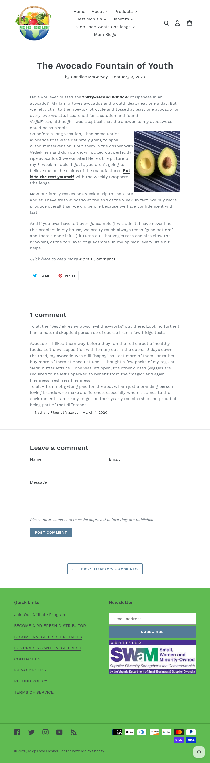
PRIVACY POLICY (30, 670)
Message (38, 482)
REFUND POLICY (30, 681)
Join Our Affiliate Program (40, 614)
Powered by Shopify (88, 751)
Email (114, 459)
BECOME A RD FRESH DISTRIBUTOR (50, 625)
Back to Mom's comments (109, 569)
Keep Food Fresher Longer (49, 751)
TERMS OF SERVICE (34, 692)
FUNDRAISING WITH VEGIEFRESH (47, 647)
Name (35, 459)
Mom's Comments (97, 259)
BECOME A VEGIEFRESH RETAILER (48, 636)
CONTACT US (27, 659)
